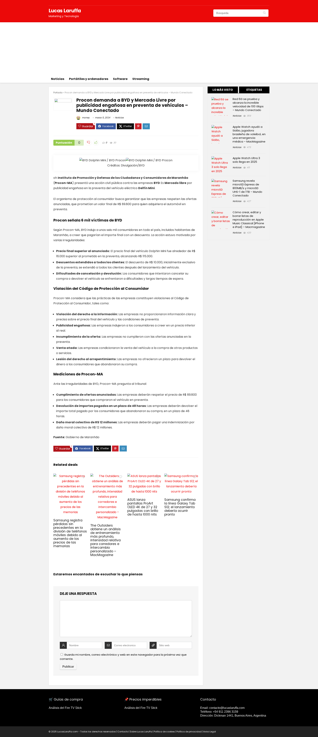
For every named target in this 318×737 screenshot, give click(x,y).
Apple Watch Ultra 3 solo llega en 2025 (246, 160)
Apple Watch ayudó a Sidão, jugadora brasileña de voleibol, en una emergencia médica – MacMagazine (249, 134)
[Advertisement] (159, 48)
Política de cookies (164, 731)
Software (120, 79)
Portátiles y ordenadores (88, 79)
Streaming (140, 79)
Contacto (122, 731)
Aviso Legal (209, 731)
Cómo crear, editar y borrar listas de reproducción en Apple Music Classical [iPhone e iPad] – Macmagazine (249, 219)
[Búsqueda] (264, 13)
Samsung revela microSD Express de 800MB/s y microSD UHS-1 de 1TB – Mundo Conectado (247, 188)
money (85, 117)
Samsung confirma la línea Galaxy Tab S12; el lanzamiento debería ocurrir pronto (180, 507)
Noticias (57, 79)
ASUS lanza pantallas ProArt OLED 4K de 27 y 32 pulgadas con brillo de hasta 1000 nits (142, 507)
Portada (57, 92)
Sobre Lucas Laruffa (141, 731)
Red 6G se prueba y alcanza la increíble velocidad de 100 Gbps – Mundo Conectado (248, 104)
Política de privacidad (189, 731)
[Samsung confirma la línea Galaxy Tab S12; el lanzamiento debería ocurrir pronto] (181, 476)
